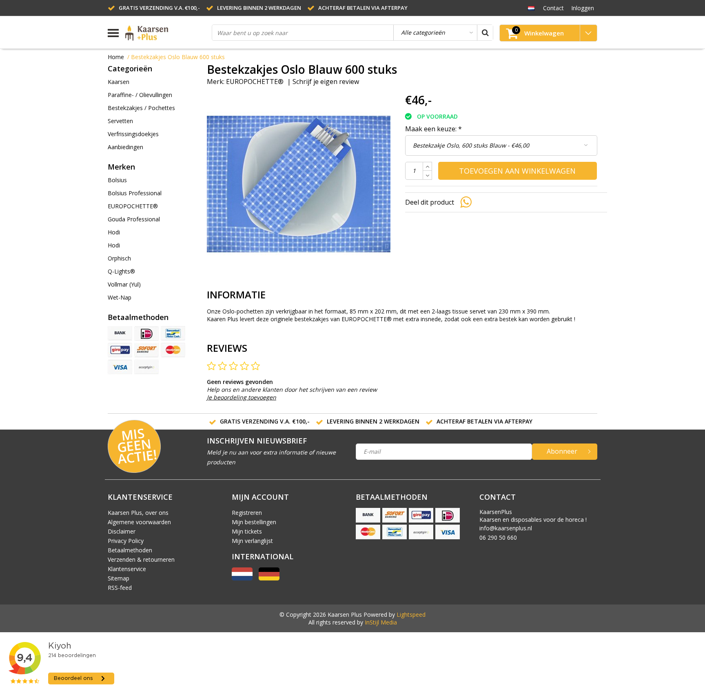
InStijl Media (381, 622)
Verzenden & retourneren (141, 559)
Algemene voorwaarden (139, 522)
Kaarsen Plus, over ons (138, 512)
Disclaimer (121, 531)
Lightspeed (411, 614)
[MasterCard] (173, 350)
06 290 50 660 (498, 537)
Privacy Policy (126, 541)
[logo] (165, 33)
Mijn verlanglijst (252, 541)
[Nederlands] (531, 7)
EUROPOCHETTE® (255, 81)
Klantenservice (127, 569)
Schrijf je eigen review (326, 81)
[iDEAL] (146, 333)
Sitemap (118, 578)
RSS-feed (120, 587)
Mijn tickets (247, 531)
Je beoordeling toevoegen (241, 397)
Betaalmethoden (130, 550)
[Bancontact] (173, 333)
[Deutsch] (269, 578)
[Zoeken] (485, 32)
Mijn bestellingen (254, 522)
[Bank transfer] (120, 333)
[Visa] (120, 367)
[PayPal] (146, 367)
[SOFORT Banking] (146, 350)
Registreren (247, 512)
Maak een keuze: (433, 128)
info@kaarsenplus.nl (505, 528)
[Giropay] (120, 350)
